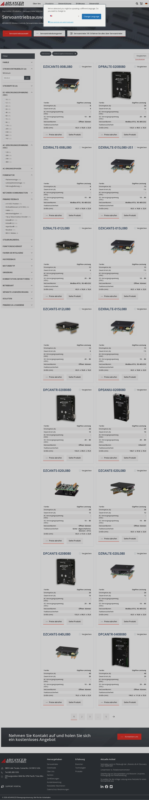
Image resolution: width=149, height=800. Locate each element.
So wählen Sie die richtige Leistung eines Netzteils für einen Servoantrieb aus (123, 780)
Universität (94, 3)
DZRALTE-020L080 (111, 553)
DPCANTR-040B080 (112, 634)
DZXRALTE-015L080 (112, 309)
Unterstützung (64, 3)
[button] (32, 62)
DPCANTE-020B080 (57, 553)
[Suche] (137, 3)
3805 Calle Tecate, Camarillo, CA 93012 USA (22, 768)
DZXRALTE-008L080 (57, 147)
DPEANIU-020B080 (112, 390)
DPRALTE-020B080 (111, 67)
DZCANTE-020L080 (112, 471)
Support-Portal (13, 786)
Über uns (37, 3)
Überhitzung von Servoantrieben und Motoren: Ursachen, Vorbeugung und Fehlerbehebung (123, 774)
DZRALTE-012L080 (56, 228)
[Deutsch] (146, 4)
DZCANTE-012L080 (56, 309)
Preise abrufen (55, 134)
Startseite (6, 11)
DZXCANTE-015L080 (113, 228)
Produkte (49, 3)
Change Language (91, 16)
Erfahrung (80, 3)
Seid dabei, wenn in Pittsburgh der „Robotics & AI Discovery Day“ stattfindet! (123, 765)
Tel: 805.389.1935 (12, 772)
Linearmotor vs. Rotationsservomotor (115, 770)
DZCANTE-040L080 (56, 634)
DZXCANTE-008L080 (57, 67)
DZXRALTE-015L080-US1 (115, 147)
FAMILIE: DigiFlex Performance (63, 54)
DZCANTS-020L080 (56, 471)
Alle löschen (46, 54)
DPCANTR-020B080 (57, 390)
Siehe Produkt (75, 134)
